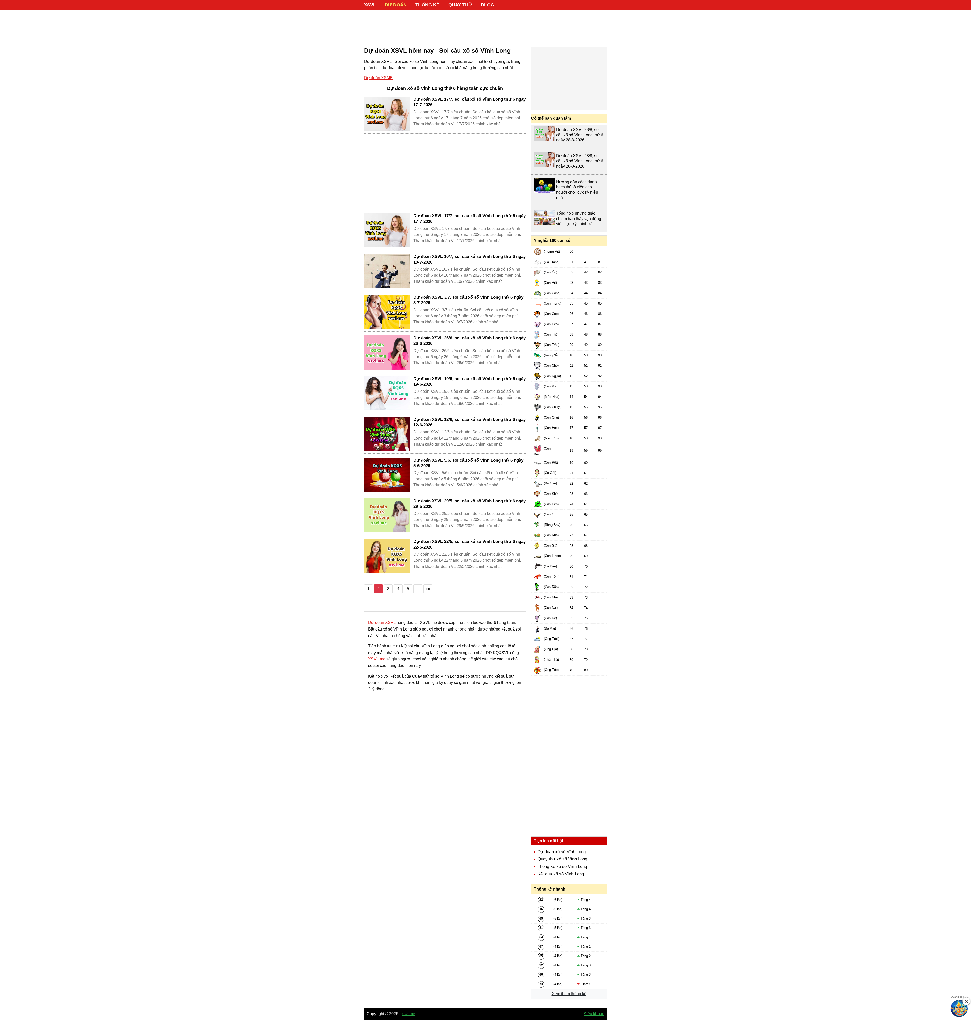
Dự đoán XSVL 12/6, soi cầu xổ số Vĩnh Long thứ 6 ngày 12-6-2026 (469, 422)
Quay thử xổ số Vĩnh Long (562, 859)
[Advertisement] (485, 25)
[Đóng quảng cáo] (966, 1001)
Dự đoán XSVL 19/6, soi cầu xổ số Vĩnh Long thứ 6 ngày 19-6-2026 (469, 381)
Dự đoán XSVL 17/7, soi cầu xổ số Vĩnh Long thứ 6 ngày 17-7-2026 (469, 102)
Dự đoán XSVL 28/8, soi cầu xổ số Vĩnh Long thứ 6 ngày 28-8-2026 (579, 134)
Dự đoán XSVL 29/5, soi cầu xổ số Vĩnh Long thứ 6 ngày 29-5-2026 (469, 503)
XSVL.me (376, 659)
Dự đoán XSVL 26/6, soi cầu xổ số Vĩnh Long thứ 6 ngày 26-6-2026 (469, 341)
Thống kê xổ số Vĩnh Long (562, 866)
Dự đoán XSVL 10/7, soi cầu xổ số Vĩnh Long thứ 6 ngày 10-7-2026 (469, 259)
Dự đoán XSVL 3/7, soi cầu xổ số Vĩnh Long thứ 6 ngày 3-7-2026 (468, 300)
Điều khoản (594, 1014)
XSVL (370, 4)
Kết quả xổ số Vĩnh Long (561, 874)
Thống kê (427, 4)
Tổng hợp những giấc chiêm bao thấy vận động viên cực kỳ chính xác (578, 218)
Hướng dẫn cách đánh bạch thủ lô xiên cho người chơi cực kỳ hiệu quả (577, 190)
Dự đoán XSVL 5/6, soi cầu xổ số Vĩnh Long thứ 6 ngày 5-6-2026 (468, 463)
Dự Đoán (396, 4)
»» (428, 589)
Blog (487, 4)
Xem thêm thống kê (569, 994)
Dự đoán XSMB (378, 78)
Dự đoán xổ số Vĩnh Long (562, 851)
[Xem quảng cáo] (959, 1008)
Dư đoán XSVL (381, 622)
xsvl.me (408, 1014)
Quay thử (460, 4)
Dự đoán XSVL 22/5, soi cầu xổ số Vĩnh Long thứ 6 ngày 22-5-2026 (469, 544)
